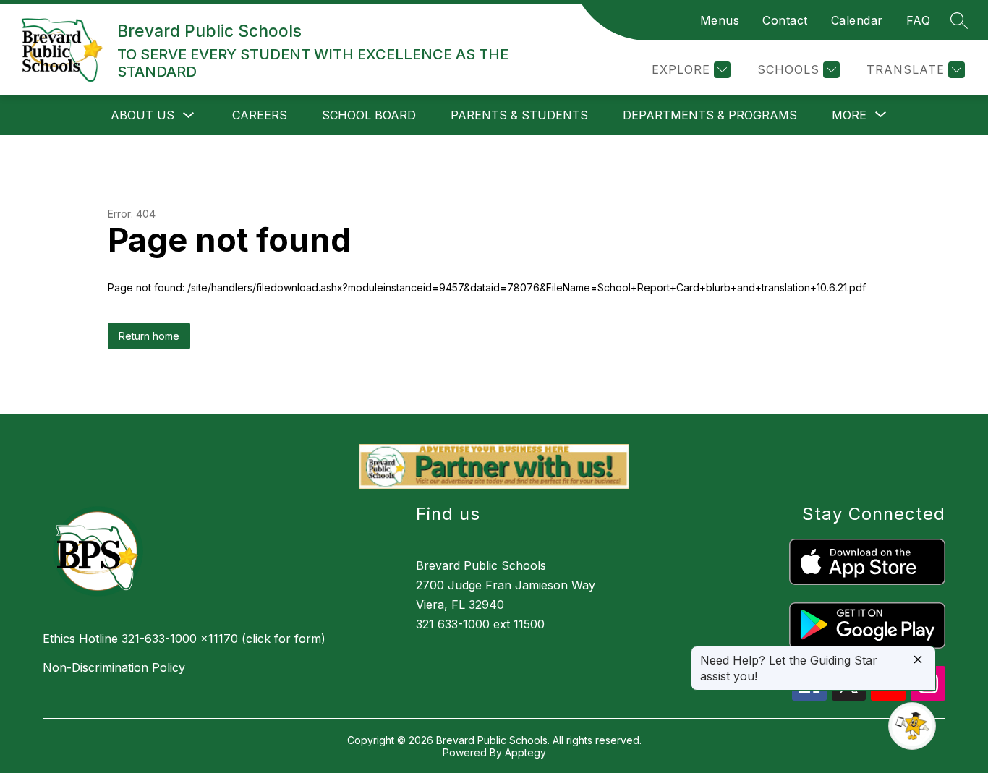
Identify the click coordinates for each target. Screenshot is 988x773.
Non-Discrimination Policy (114, 667)
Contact (785, 20)
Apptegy (525, 752)
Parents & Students (519, 115)
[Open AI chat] (912, 726)
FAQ (918, 20)
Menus (720, 20)
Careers (259, 115)
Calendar (857, 20)
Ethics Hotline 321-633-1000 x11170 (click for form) (184, 638)
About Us (142, 115)
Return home (149, 336)
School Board (369, 115)
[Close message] (918, 660)
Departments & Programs (710, 115)
